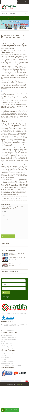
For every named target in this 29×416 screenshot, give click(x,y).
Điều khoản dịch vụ (6, 341)
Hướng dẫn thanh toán (7, 363)
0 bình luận (25, 40)
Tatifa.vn (20, 384)
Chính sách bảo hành (6, 357)
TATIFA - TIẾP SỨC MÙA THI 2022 (17, 253)
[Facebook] (11, 198)
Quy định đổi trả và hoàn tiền (8, 339)
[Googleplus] (16, 198)
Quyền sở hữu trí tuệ (6, 344)
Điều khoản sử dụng (6, 335)
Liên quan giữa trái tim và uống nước (18, 257)
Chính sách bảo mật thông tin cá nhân (11, 365)
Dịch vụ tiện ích (5, 359)
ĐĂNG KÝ (6, 292)
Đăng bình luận (8, 236)
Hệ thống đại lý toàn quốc (7, 361)
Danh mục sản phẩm (9, 18)
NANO (4, 82)
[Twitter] (14, 198)
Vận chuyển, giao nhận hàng (8, 337)
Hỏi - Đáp (3, 355)
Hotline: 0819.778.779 (12, 410)
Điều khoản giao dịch (6, 346)
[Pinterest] (19, 198)
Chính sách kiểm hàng (7, 348)
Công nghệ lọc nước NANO (9, 110)
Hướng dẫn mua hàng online (8, 353)
